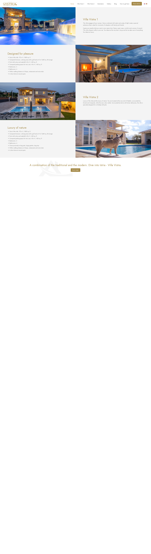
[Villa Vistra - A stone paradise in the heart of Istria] (10, 3)
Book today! (75, 170)
